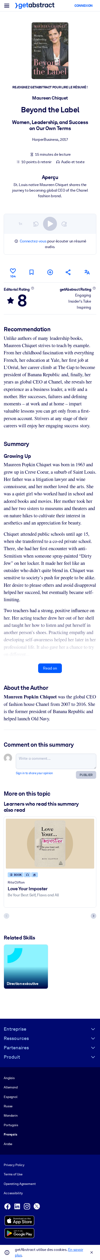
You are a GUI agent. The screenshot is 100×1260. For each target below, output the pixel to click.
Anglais (9, 1078)
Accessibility (13, 1193)
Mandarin (11, 1115)
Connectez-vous (33, 241)
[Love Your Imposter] (50, 844)
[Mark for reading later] (31, 272)
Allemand (11, 1087)
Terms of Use (13, 1174)
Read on (50, 668)
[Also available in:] (87, 272)
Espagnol (10, 1097)
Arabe (8, 1144)
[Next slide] (93, 916)
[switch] (50, 224)
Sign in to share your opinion (34, 773)
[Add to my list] (50, 272)
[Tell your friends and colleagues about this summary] (68, 272)
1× (20, 223)
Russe (8, 1106)
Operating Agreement (20, 1184)
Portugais (11, 1125)
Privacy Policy (14, 1165)
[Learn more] (32, 288)
